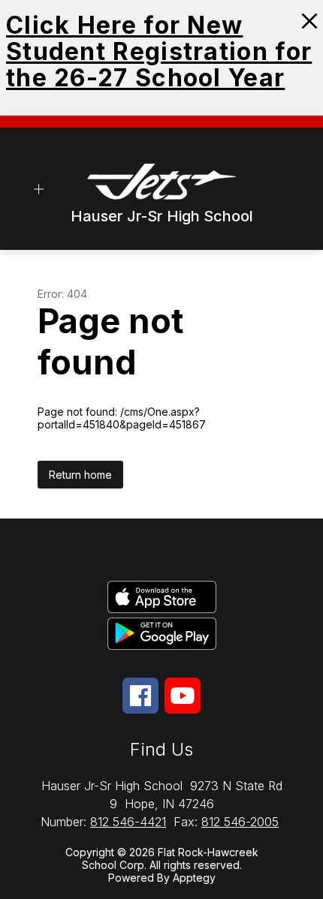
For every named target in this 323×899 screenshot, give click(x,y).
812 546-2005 (240, 821)
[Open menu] (38, 188)
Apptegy (194, 877)
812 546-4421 (128, 821)
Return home (80, 474)
